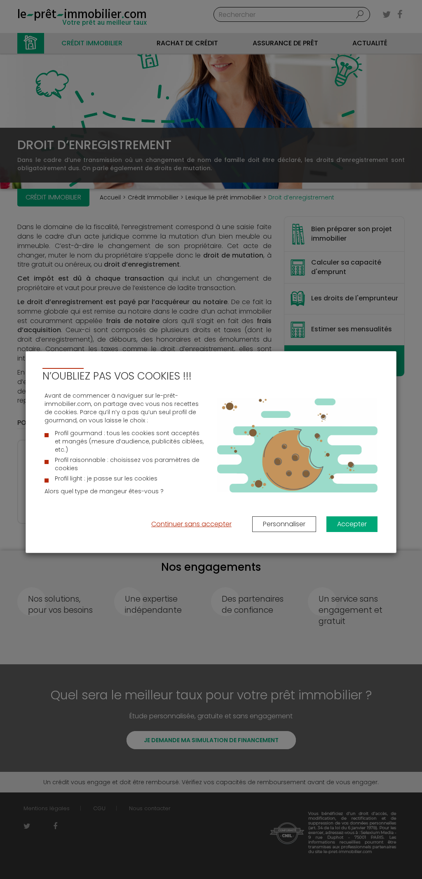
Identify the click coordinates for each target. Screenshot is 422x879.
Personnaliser (284, 524)
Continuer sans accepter (191, 524)
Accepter (352, 524)
